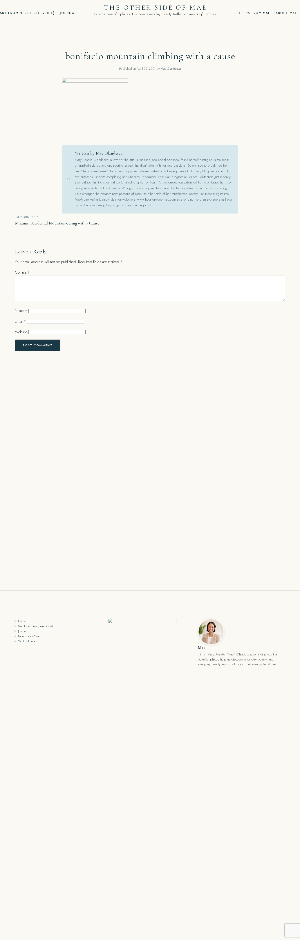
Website (21, 332)
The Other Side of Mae (155, 8)
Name (21, 310)
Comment (22, 272)
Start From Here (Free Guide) (35, 626)
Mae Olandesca (171, 68)
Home (21, 621)
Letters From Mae (253, 13)
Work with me (26, 641)
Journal (68, 13)
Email (20, 321)
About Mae (286, 13)
